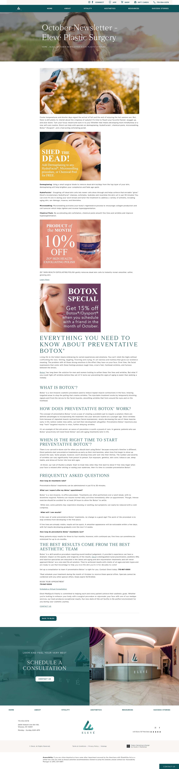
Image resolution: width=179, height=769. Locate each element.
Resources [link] (133, 8)
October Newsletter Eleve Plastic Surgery (81, 47)
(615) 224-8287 (57, 762)
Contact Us (45, 679)
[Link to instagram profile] (89, 2)
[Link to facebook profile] (92, 2)
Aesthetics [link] (110, 8)
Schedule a (45, 661)
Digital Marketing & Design (140, 746)
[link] (161, 2)
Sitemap (104, 746)
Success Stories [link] (160, 8)
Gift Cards (143, 2)
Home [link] (49, 8)
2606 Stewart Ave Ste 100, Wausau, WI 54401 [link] (28, 726)
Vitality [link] (88, 8)
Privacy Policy (93, 746)
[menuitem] (49, 8)
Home (44, 47)
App (114, 2)
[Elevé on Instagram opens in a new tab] (155, 727)
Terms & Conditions (79, 746)
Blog (52, 47)
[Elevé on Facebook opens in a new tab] (159, 727)
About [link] (67, 8)
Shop (127, 2)
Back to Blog (48, 618)
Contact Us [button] (169, 766)
